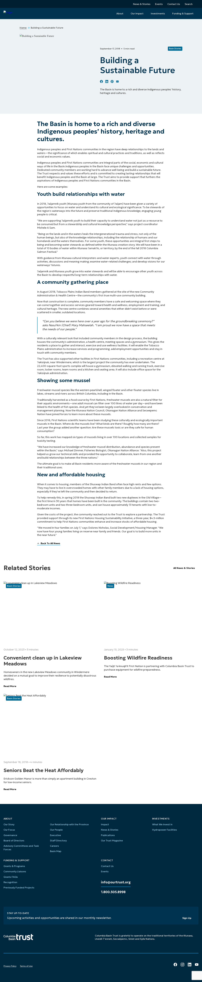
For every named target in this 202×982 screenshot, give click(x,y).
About (119, 13)
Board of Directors (14, 840)
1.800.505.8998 (113, 892)
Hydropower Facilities (164, 829)
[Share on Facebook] (101, 81)
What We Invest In (162, 824)
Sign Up (186, 917)
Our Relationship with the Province (69, 824)
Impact (105, 824)
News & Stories (141, 4)
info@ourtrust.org (116, 882)
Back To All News (50, 543)
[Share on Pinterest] (112, 81)
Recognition (10, 882)
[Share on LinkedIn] (106, 81)
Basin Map (55, 851)
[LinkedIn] (189, 964)
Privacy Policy (10, 966)
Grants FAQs (11, 876)
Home (23, 27)
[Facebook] (175, 964)
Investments (158, 13)
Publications (108, 835)
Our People (56, 829)
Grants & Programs (14, 866)
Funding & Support (182, 13)
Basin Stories (175, 48)
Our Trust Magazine (112, 840)
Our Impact (137, 13)
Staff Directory (58, 840)
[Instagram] (182, 964)
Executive (55, 835)
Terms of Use (26, 966)
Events (159, 4)
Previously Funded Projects (19, 887)
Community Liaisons (15, 871)
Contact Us (173, 4)
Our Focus (9, 829)
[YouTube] (196, 964)
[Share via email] (117, 81)
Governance (10, 835)
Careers (54, 845)
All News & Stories (184, 567)
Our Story (9, 824)
